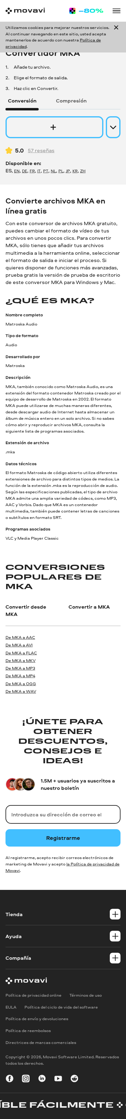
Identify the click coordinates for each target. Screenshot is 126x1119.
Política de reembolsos (28, 1030)
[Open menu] (117, 11)
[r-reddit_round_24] (74, 1080)
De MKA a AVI (19, 645)
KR (75, 171)
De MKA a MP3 (20, 668)
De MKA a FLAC (21, 653)
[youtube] (58, 1080)
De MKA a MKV (20, 660)
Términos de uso (85, 995)
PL (60, 171)
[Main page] (25, 11)
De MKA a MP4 (20, 675)
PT (45, 171)
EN (17, 171)
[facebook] (10, 1080)
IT (39, 171)
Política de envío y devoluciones (37, 1019)
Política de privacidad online (33, 995)
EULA (11, 1007)
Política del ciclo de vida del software (61, 1007)
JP (68, 171)
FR (32, 171)
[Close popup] (116, 37)
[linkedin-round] (42, 1080)
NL (53, 171)
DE (24, 171)
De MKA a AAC (20, 637)
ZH (83, 171)
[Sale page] (86, 10)
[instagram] (26, 1080)
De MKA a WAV (21, 691)
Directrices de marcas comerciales (41, 1042)
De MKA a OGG (21, 683)
